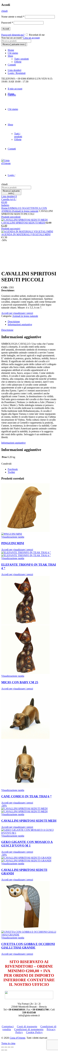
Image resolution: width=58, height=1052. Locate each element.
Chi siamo (13, 53)
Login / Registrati (16, 73)
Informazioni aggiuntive (20, 324)
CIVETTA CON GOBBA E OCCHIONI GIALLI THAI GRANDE (28, 945)
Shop (10, 56)
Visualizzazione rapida (12, 536)
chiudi (4, 11)
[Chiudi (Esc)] (2, 1047)
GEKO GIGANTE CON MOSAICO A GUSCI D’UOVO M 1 (27, 843)
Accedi (6, 29)
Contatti (12, 64)
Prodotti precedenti (10, 216)
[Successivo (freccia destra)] (6, 1050)
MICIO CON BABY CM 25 (19, 682)
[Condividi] (6, 1047)
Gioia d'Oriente (17, 1037)
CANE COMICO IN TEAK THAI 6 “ (26, 796)
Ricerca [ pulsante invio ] (14, 44)
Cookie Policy (34, 1032)
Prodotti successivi (10, 228)
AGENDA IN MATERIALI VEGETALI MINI (25, 234)
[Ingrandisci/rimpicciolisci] (12, 1047)
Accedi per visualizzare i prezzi (17, 313)
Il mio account (15, 88)
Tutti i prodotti (21, 58)
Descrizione (14, 321)
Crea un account (31, 37)
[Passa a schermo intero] (9, 1047)
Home (11, 50)
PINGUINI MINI (12, 543)
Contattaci (8, 1026)
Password (7, 22)
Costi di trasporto (27, 1026)
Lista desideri (14, 70)
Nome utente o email (12, 16)
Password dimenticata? (12, 34)
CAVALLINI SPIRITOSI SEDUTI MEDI (23, 222)
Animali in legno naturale (25, 211)
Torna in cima (8, 1043)
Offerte (17, 61)
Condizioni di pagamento (29, 1029)
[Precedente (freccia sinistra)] (2, 1050)
